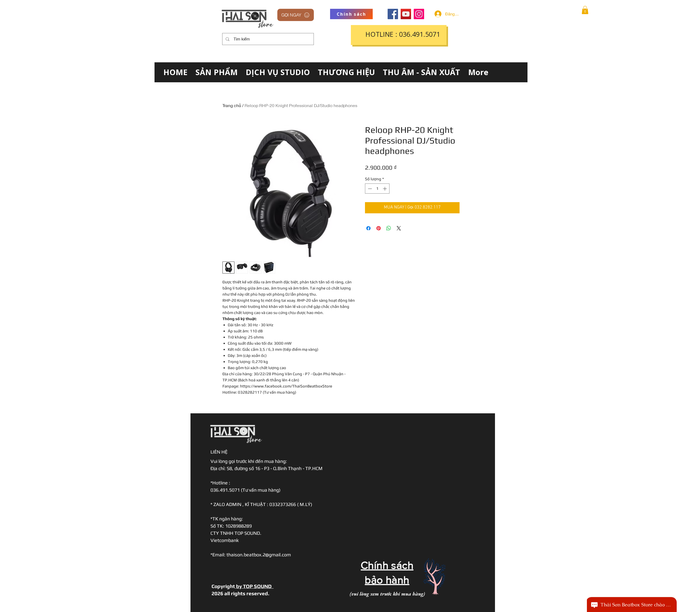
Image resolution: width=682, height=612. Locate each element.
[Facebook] (393, 14)
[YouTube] (406, 14)
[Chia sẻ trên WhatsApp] (388, 228)
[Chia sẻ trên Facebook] (368, 228)
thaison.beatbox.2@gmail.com (258, 554)
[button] (585, 10)
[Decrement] (369, 189)
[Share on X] (399, 228)
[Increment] (385, 189)
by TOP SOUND (254, 586)
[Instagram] (419, 14)
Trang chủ (231, 105)
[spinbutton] (377, 189)
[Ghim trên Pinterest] (378, 228)
